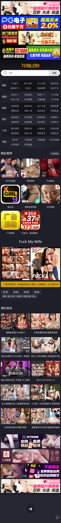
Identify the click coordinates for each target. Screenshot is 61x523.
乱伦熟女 (41, 110)
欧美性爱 (54, 106)
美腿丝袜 (15, 122)
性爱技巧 (54, 133)
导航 (4, 141)
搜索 (54, 73)
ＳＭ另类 (54, 99)
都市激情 (15, 128)
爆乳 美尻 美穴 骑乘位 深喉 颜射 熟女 (19, 296)
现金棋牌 (41, 88)
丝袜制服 (28, 99)
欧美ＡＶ (41, 94)
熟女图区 (41, 122)
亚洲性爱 (15, 106)
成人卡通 (41, 106)
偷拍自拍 (28, 106)
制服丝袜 (15, 110)
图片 (4, 119)
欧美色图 (41, 117)
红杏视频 (15, 144)
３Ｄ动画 (54, 94)
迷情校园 (15, 133)
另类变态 (54, 110)
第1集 (5, 292)
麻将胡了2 (15, 88)
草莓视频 (41, 139)
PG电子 (15, 83)
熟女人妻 (15, 99)
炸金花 (28, 88)
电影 (4, 107)
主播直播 (41, 99)
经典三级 (28, 110)
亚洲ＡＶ (15, 94)
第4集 (36, 292)
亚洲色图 (28, 117)
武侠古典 (54, 128)
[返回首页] (57, 517)
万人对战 (41, 83)
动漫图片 (54, 117)
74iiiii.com (30, 66)
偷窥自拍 (15, 117)
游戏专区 (54, 83)
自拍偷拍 (28, 94)
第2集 (15, 292)
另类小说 (28, 133)
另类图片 (54, 122)
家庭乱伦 (28, 128)
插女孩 (15, 139)
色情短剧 (28, 144)
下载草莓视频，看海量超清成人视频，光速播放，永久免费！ (30, 284)
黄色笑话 (41, 133)
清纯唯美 (28, 122)
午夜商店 (28, 139)
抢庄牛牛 (54, 88)
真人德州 (28, 83)
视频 (4, 96)
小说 (4, 130)
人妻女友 (41, 128)
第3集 (26, 292)
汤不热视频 (54, 139)
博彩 (4, 85)
